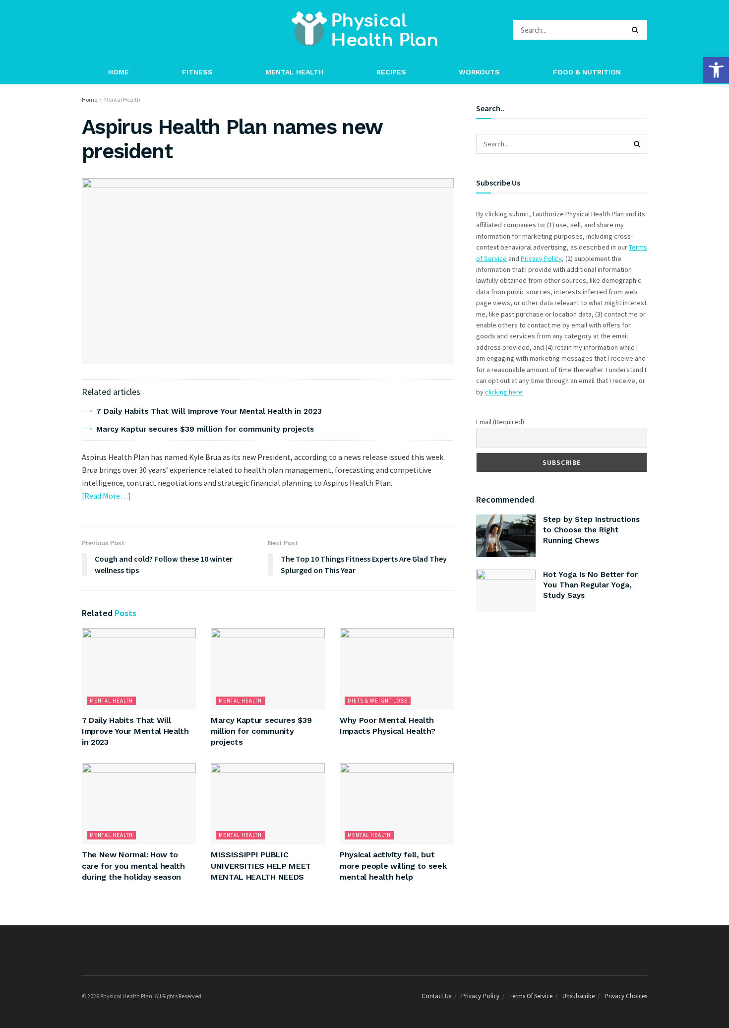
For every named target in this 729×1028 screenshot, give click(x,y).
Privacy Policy (541, 258)
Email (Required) (500, 421)
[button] (716, 70)
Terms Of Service (530, 996)
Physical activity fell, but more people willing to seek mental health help (393, 866)
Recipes (391, 72)
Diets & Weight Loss (378, 700)
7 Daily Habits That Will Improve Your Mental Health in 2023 (209, 411)
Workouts (479, 72)
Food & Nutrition (587, 72)
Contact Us (436, 996)
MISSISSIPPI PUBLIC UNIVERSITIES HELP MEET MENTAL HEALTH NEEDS (261, 866)
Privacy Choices (626, 996)
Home (118, 72)
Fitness (197, 72)
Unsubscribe (578, 996)
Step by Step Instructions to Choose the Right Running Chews (591, 530)
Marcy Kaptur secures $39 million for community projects (205, 429)
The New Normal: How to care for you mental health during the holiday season (133, 866)
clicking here (504, 391)
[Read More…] (106, 496)
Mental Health (294, 72)
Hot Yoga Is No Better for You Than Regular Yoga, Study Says (590, 585)
